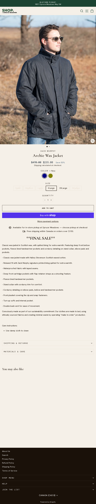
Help (5, 484)
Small (18, 188)
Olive (50, 175)
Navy (44, 175)
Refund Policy (8, 463)
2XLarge (63, 188)
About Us (6, 451)
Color (48, 171)
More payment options (48, 221)
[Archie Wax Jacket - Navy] (3, 439)
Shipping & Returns (16, 343)
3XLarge (76, 188)
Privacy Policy (8, 459)
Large (40, 188)
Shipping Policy (8, 467)
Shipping (37, 165)
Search (5, 455)
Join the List (11, 489)
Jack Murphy (48, 151)
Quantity (48, 195)
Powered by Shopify (48, 502)
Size (48, 183)
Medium (29, 188)
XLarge (51, 188)
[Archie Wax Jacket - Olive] (6, 439)
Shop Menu (8, 478)
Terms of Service (9, 471)
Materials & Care (14, 351)
